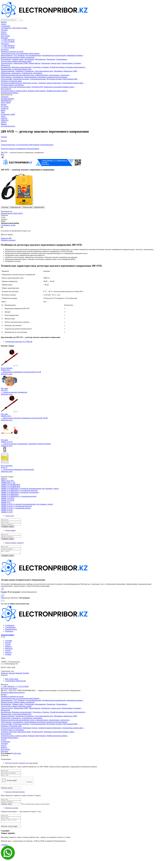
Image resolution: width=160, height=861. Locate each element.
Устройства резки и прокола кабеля (14, 91)
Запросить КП (6, 238)
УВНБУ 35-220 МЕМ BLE (10, 484)
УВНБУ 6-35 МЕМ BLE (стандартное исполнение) (20, 492)
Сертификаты (6, 28)
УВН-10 (4, 479)
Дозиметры (19, 71)
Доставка (4, 30)
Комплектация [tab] (27, 207)
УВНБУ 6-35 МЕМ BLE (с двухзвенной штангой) (19, 490)
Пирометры (50, 59)
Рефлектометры (34, 63)
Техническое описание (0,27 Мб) (18, 341)
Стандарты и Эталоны (40, 67)
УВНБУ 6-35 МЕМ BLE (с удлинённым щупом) (18, 496)
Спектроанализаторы (38, 79)
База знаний (5, 36)
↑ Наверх (4, 845)
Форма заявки (10, 530)
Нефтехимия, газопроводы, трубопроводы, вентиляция (21, 73)
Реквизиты (9, 631)
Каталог (4, 22)
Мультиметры (6, 59)
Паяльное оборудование (37, 91)
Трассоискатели (7, 63)
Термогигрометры (7, 71)
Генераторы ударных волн (51, 63)
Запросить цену (7, 374)
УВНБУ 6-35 (5, 502)
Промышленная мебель (9, 93)
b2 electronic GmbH (8, 114)
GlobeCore (4, 108)
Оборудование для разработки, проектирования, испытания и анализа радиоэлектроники (34, 77)
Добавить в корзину (8, 240)
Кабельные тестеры (30, 83)
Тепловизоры (29, 59)
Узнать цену (9, 516)
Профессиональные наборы (57, 91)
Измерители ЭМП (70, 71)
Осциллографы (6, 79)
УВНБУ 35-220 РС (8, 498)
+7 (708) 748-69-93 (7, 40)
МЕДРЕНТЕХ (6, 100)
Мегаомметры (40, 59)
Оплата (3, 32)
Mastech (4, 124)
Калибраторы (6, 67)
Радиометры (29, 71)
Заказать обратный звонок (15, 792)
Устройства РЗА (37, 87)
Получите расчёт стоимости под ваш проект (21, 763)
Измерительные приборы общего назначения (17, 57)
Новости (4, 34)
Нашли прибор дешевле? (14, 543)
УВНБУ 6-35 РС (7, 510)
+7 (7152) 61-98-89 (7, 42)
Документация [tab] (39, 207)
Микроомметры (7, 55)
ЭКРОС (4, 122)
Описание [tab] (5, 207)
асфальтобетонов (41, 75)
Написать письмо (11, 808)
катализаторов (54, 75)
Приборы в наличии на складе (12, 51)
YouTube (26, 673)
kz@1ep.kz (5, 44)
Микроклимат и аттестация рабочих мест (16, 69)
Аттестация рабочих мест (44, 71)
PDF (2, 154)
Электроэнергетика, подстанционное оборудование (20, 53)
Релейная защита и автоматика (12, 85)
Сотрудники (16, 28)
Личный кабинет (7, 635)
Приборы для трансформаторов (29, 55)
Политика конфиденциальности (13, 692)
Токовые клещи (18, 59)
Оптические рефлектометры (11, 83)
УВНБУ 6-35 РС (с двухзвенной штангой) (16, 506)
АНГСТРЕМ (5, 102)
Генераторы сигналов (21, 79)
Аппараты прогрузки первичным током (15, 87)
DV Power (4, 106)
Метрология (5, 65)
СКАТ (3, 116)
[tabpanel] (80, 252)
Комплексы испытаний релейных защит (59, 87)
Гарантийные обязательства (15, 681)
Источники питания (54, 79)
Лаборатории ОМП (20, 63)
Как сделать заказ (11, 679)
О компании (5, 26)
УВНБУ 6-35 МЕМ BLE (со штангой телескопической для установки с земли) (30, 488)
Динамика (4, 97)
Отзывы (24, 28)
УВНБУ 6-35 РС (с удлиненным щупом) (16, 508)
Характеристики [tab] (15, 207)
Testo (3, 112)
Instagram (19, 673)
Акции (3, 24)
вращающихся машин (75, 55)
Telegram (12, 673)
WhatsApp (4, 673)
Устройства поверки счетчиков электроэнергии (67, 67)
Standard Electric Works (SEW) (12, 213)
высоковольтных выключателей (54, 55)
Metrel (3, 110)
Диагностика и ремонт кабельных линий (16, 61)
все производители (8, 126)
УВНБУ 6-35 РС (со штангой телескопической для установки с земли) (27, 504)
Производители (11, 629)
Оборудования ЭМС (70, 79)
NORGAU (5, 120)
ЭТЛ (15, 55)
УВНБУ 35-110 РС (7, 500)
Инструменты (6, 89)
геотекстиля (64, 75)
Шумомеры (58, 71)
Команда (8, 646)
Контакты (4, 38)
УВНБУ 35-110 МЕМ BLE (10, 486)
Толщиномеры (61, 59)
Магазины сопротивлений (21, 67)
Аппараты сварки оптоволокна (49, 83)
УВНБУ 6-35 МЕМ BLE (10, 494)
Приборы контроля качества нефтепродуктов (17, 75)
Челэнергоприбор (7, 99)
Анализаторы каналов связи (72, 83)
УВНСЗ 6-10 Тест (7, 481)
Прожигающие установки (71, 63)
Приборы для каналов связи (11, 81)
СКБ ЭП (4, 118)
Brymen (3, 104)
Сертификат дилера (8, 225)
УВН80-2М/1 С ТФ (8, 482)
